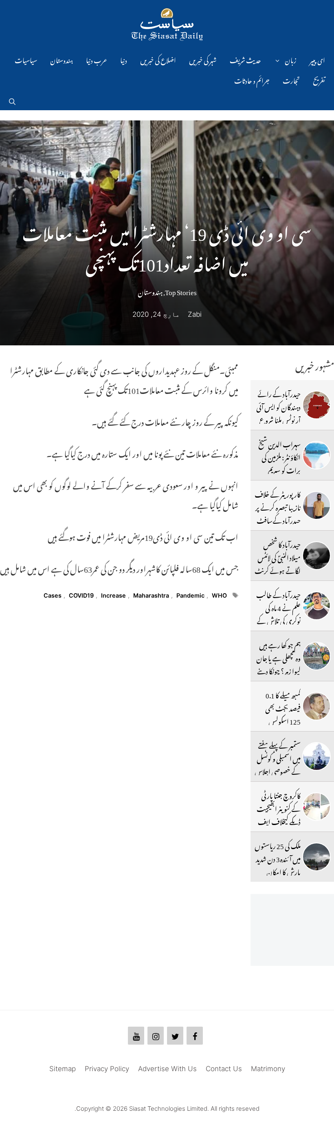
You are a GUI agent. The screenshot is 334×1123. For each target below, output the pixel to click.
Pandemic (190, 595)
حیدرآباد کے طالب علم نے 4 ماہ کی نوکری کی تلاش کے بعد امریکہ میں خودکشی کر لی (277, 620)
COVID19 (81, 595)
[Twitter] (175, 1036)
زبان (291, 59)
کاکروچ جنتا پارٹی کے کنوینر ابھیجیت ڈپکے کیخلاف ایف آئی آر (279, 814)
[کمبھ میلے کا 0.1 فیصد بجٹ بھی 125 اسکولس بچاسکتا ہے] (316, 706)
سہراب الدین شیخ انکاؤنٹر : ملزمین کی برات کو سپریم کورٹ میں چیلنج (279, 462)
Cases (53, 595)
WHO (219, 595)
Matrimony (268, 1069)
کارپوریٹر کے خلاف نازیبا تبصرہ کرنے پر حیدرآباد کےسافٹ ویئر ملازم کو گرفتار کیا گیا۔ (278, 519)
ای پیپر (317, 59)
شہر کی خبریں (203, 59)
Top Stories (181, 290)
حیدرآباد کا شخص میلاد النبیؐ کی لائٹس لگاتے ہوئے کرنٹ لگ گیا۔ (278, 563)
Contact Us (224, 1069)
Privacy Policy (107, 1069)
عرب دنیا (96, 59)
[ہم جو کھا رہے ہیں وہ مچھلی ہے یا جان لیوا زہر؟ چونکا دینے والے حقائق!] (316, 656)
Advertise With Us (167, 1069)
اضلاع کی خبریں (158, 59)
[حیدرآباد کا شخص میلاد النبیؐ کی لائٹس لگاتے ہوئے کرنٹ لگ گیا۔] (316, 555)
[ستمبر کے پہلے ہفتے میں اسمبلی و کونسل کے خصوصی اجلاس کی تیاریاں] (316, 756)
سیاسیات (26, 59)
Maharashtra (151, 595)
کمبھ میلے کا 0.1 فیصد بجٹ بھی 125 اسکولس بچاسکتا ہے (283, 713)
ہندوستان (61, 59)
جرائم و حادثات (252, 79)
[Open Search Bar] (12, 100)
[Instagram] (155, 1036)
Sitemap (62, 1069)
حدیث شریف (245, 59)
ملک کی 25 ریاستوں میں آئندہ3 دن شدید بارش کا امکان (278, 858)
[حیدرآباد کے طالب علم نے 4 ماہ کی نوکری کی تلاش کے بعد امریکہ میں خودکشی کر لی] (316, 606)
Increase (113, 595)
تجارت (291, 79)
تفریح (319, 79)
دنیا (123, 59)
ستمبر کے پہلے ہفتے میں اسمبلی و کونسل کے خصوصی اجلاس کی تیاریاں (278, 764)
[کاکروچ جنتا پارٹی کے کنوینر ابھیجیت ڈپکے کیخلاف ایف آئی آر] (316, 806)
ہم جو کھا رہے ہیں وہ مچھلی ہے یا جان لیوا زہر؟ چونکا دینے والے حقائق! (278, 663)
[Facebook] (195, 1036)
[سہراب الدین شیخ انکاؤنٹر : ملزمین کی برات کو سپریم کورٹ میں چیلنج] (316, 455)
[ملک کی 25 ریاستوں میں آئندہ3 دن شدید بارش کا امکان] (316, 857)
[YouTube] (136, 1036)
